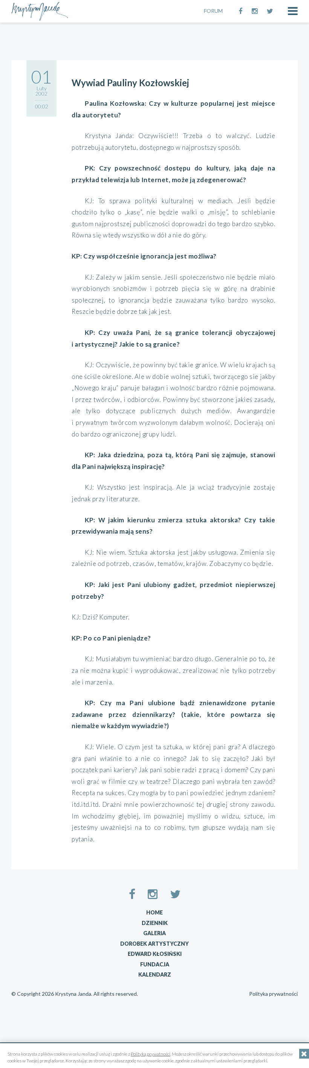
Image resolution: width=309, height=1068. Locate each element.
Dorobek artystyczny (154, 943)
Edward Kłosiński (155, 954)
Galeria (154, 933)
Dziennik (155, 923)
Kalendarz (154, 974)
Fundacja (154, 964)
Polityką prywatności (150, 1054)
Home (154, 912)
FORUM (213, 11)
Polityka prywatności (273, 993)
